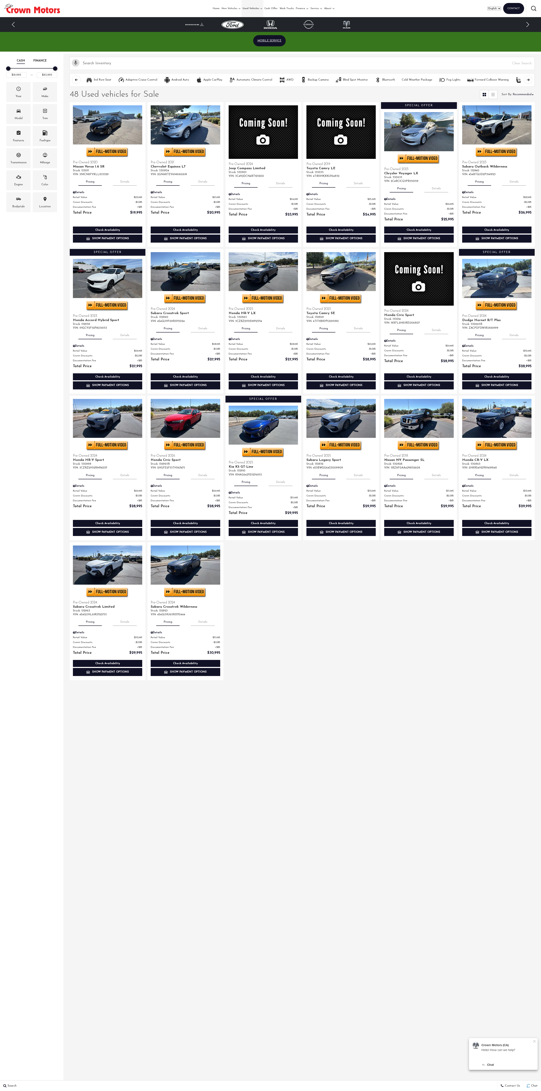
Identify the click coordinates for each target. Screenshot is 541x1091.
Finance (300, 8)
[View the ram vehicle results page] (309, 24)
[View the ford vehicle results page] (194, 24)
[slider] (8, 68)
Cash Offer (270, 8)
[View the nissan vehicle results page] (270, 24)
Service (314, 8)
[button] (533, 8)
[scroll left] (76, 80)
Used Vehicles (251, 8)
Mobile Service (269, 40)
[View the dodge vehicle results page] (346, 24)
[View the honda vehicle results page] (232, 24)
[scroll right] (528, 80)
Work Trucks (287, 8)
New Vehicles (229, 8)
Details (124, 181)
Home (216, 8)
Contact (513, 8)
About (327, 8)
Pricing (90, 181)
